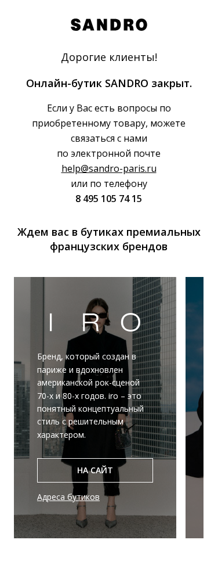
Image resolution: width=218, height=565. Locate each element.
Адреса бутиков (68, 497)
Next (212, 407)
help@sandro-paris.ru (109, 168)
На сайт (95, 470)
